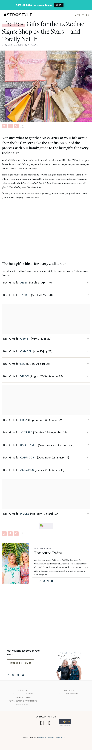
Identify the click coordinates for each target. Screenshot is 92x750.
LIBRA (23, 420)
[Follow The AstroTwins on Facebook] (8, 675)
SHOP (58, 5)
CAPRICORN (28, 457)
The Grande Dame (49, 737)
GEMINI (25, 339)
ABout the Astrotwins (23, 694)
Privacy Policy (23, 704)
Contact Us (23, 690)
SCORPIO (26, 432)
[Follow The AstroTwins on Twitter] (18, 675)
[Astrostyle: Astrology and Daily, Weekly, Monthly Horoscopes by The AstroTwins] (16, 15)
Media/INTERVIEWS (23, 697)
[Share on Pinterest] (16, 126)
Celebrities (69, 690)
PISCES (24, 514)
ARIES (24, 282)
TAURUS (25, 295)
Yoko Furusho (60, 737)
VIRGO (24, 376)
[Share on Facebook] (10, 126)
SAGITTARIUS (28, 445)
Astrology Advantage (69, 694)
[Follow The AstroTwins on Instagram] (13, 675)
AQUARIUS (27, 470)
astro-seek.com (65, 726)
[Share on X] (4, 126)
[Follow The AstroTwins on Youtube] (23, 675)
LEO (22, 364)
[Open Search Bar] (88, 15)
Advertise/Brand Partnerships (23, 701)
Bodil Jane (41, 737)
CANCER (26, 351)
